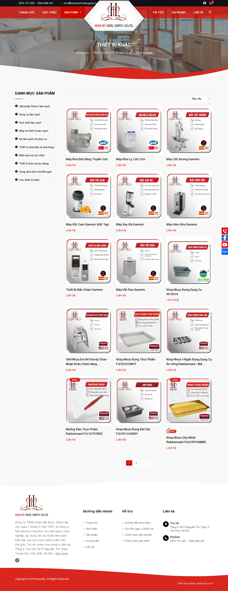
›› (150, 463)
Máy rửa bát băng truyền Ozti (87, 159)
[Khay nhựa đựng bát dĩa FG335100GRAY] (139, 400)
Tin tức (158, 12)
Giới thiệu (49, 12)
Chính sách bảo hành (137, 540)
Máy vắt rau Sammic (130, 289)
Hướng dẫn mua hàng (137, 522)
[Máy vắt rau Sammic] (139, 261)
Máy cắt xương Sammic (183, 159)
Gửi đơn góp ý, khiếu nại (139, 528)
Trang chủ (26, 12)
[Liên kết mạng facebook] (225, 240)
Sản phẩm (71, 12)
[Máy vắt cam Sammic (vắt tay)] (89, 196)
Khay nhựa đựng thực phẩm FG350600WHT (135, 362)
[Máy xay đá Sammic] (139, 196)
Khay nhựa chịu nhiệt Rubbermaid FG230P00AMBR (186, 440)
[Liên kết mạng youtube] (225, 247)
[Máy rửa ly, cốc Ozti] (139, 130)
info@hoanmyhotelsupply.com (81, 3)
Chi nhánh (179, 12)
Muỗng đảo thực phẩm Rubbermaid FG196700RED (84, 431)
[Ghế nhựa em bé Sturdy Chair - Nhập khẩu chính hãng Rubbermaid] (89, 331)
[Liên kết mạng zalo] (225, 253)
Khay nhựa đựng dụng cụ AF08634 (184, 292)
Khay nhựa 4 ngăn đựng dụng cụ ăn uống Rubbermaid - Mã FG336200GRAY (189, 362)
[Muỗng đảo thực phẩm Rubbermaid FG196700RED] (89, 400)
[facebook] (204, 3)
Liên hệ (198, 12)
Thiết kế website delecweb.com (195, 583)
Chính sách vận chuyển (138, 534)
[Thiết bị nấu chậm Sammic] (89, 261)
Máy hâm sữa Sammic (181, 224)
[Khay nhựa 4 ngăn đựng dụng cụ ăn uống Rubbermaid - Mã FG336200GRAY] (189, 331)
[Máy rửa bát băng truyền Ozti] (89, 130)
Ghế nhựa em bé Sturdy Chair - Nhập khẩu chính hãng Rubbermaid (87, 362)
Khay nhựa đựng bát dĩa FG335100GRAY (133, 431)
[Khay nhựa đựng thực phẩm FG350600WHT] (139, 331)
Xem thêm (61, 553)
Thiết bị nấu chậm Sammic (84, 289)
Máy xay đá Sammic (130, 224)
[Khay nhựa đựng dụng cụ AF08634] (189, 261)
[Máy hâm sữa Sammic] (189, 196)
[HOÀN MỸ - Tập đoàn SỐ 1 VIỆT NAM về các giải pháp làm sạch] (114, 29)
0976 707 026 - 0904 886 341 (36, 3)
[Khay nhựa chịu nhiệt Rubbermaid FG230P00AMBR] (189, 400)
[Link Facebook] (17, 560)
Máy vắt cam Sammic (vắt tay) (87, 224)
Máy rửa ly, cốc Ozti (130, 159)
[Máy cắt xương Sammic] (189, 130)
